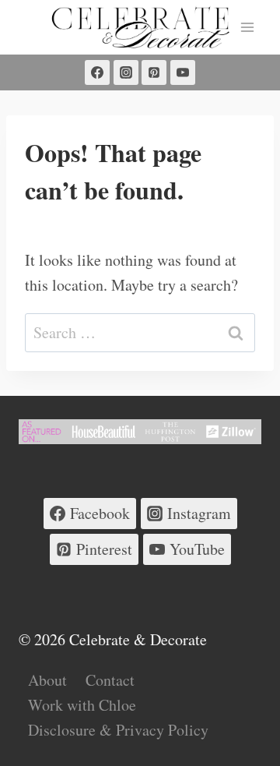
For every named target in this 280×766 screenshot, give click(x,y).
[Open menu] (247, 27)
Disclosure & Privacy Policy (118, 729)
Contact (110, 679)
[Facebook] (97, 72)
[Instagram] (126, 72)
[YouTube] (182, 72)
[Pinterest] (154, 72)
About (47, 679)
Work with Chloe (82, 704)
